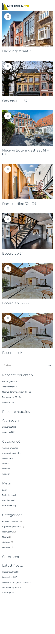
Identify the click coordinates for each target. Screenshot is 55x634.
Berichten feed (9, 495)
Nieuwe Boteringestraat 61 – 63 (25, 152)
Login (4, 490)
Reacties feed (8, 500)
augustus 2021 (9, 432)
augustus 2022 (9, 427)
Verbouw (6, 469)
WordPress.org (9, 506)
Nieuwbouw (7, 458)
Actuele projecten (10, 448)
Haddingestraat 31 (17, 51)
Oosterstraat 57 (15, 101)
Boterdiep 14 (12, 353)
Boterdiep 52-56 (15, 303)
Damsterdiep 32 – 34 (19, 204)
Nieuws (5, 464)
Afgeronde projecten (11, 453)
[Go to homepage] (16, 6)
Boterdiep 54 (13, 253)
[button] (51, 6)
